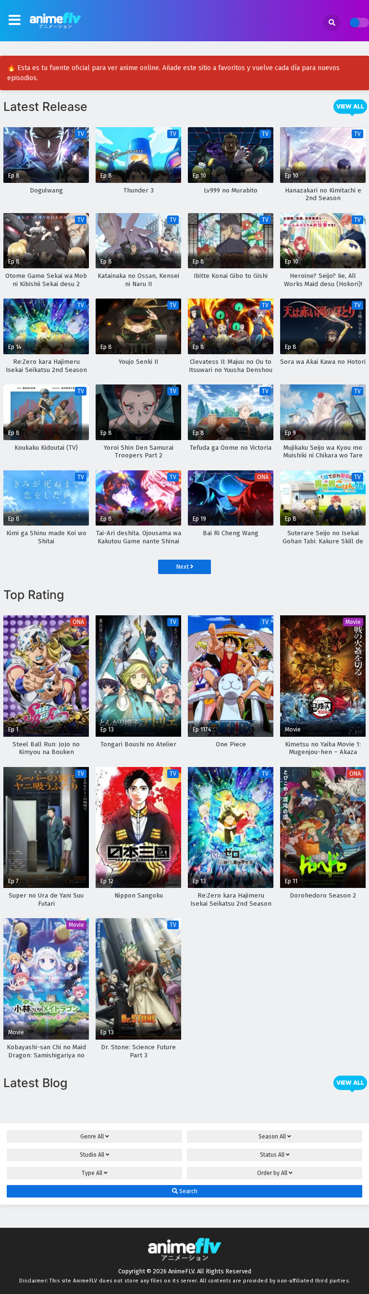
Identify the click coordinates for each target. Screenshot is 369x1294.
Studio (92, 1154)
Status (272, 1154)
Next (183, 566)
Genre (92, 1136)
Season (272, 1136)
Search (187, 1191)
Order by (272, 1173)
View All (350, 106)
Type (92, 1173)
